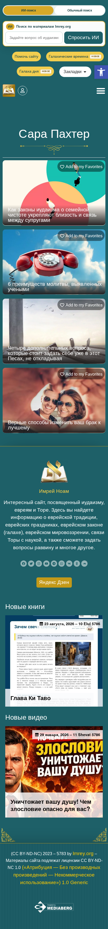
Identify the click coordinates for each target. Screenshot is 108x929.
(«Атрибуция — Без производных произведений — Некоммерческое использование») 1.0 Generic (56, 875)
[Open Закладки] (85, 72)
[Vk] (69, 563)
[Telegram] (54, 563)
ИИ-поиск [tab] (28, 10)
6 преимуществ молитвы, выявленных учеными (55, 286)
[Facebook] (23, 563)
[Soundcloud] (84, 563)
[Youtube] (46, 563)
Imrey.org (83, 853)
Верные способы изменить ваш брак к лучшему (54, 424)
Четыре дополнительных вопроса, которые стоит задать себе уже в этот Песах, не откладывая (54, 353)
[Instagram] (39, 563)
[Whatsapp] (61, 563)
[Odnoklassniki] (77, 563)
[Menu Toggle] (100, 90)
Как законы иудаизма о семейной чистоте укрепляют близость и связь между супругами (52, 215)
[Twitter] (31, 563)
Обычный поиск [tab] (79, 10)
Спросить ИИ (83, 37)
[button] (101, 72)
